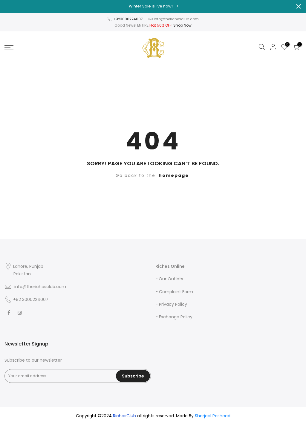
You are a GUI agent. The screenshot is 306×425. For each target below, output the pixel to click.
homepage (174, 175)
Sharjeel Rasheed (212, 416)
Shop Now (182, 25)
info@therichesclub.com (176, 19)
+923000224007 (128, 19)
